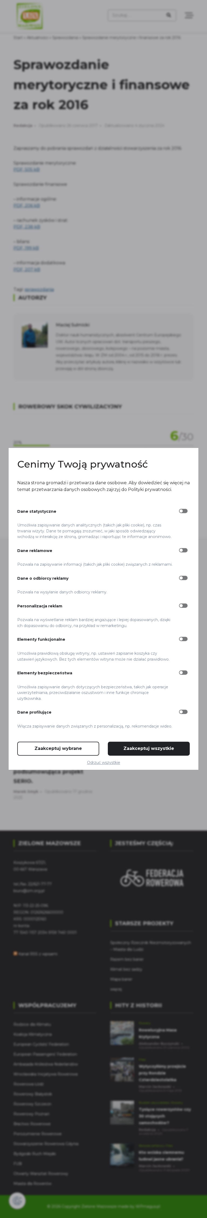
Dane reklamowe (34, 550)
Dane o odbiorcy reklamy (42, 578)
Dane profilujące (34, 712)
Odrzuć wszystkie (103, 762)
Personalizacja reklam (39, 606)
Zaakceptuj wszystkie (148, 748)
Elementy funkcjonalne (41, 639)
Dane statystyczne (36, 511)
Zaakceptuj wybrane (58, 748)
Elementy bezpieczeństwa (44, 673)
